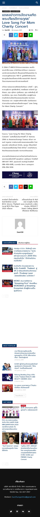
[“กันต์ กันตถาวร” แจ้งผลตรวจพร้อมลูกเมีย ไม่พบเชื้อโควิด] (10, 438)
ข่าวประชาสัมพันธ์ (24, 8)
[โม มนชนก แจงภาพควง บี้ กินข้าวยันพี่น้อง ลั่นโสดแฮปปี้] (7, 388)
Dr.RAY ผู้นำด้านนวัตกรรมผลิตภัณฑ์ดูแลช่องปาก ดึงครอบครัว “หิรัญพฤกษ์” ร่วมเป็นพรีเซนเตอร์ (26, 366)
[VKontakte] (23, 512)
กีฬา (4, 417)
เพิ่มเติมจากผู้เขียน (24, 243)
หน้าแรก (4, 8)
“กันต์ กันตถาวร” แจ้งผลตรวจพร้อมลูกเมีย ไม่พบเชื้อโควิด (10, 448)
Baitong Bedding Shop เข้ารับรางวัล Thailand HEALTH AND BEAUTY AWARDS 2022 (25, 377)
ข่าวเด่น (23, 405)
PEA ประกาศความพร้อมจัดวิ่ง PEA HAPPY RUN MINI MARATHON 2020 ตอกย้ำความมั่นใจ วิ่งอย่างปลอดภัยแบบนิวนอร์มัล (10, 425)
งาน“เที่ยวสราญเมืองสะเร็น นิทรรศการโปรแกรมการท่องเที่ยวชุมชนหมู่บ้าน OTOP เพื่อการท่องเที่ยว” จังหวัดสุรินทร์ (25, 354)
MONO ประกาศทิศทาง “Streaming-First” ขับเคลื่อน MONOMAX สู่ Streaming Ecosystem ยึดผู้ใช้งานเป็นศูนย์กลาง (25, 285)
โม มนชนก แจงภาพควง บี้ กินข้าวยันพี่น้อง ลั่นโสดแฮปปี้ (25, 386)
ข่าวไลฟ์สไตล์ (13, 8)
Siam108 (7, 30)
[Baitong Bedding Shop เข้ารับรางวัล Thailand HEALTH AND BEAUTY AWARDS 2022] (7, 377)
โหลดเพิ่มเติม (19, 396)
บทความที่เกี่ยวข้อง (9, 243)
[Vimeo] (17, 512)
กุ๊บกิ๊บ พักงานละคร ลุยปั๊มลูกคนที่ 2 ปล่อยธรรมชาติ (29, 409)
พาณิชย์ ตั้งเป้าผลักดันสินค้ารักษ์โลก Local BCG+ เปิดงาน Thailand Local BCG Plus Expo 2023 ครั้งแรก (11, 204)
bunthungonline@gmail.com (24, 497)
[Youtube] (29, 512)
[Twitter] (11, 512)
